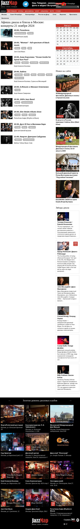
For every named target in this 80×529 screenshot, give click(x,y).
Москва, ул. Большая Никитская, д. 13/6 (33, 430)
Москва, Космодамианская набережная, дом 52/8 (60, 430)
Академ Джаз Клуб (32, 509)
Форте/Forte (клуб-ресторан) (12, 425)
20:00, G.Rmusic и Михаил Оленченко (31, 87)
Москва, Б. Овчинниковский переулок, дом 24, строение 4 (36, 456)
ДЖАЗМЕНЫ (29, 11)
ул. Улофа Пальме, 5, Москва (60, 455)
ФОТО (52, 11)
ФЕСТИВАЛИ (12, 11)
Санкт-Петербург (69, 3)
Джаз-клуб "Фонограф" (59, 453)
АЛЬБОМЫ (44, 11)
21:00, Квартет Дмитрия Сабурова (30, 137)
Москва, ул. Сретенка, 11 (10, 511)
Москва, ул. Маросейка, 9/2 (10, 483)
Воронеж (63, 14)
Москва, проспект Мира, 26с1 (36, 511)
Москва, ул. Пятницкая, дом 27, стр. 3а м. (61, 484)
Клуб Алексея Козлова (9, 481)
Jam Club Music (7, 509)
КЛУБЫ (20, 11)
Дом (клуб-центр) (32, 453)
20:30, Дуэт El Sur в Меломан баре (30, 124)
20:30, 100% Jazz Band (24, 99)
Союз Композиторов (33, 481)
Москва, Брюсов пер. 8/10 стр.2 (36, 483)
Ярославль (73, 14)
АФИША (3, 11)
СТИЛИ (58, 11)
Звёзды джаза (62, 207)
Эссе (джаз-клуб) (56, 481)
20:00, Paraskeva (21, 30)
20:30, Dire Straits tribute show (27, 112)
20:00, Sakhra (20, 72)
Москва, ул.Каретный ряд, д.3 (12, 455)
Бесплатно (5, 18)
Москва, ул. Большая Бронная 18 (12, 428)
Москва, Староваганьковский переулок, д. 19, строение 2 (61, 514)
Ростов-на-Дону (43, 14)
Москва (59, 3)
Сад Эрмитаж (6, 453)
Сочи (54, 14)
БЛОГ (37, 11)
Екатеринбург (30, 14)
